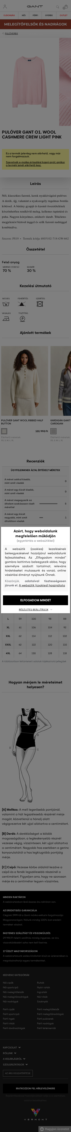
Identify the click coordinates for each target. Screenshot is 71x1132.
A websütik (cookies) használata (42, 585)
